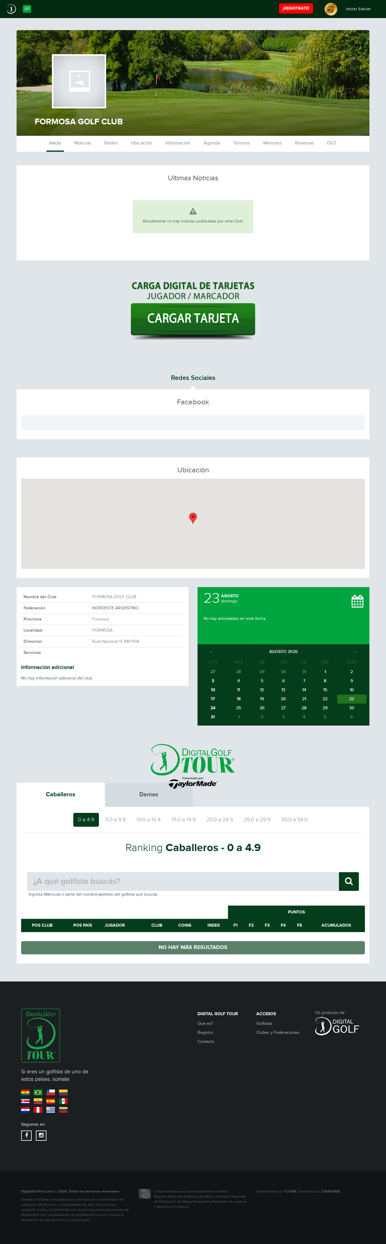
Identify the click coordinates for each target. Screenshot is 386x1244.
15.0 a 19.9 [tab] (184, 819)
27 (283, 708)
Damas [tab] (148, 794)
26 (262, 708)
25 (238, 708)
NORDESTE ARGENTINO (115, 608)
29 (325, 708)
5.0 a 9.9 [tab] (115, 819)
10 (213, 689)
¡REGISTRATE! (296, 8)
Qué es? (205, 1023)
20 (283, 698)
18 (239, 698)
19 (262, 698)
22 (325, 698)
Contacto (206, 1041)
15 (325, 689)
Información (177, 143)
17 (213, 698)
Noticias (82, 143)
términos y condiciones (71, 1220)
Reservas (304, 143)
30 (351, 708)
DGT (332, 143)
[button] (193, 518)
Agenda (212, 143)
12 (262, 689)
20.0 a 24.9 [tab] (220, 819)
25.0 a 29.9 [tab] (257, 819)
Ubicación (141, 143)
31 (213, 717)
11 (238, 689)
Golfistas (264, 1023)
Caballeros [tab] (60, 794)
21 (304, 698)
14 (304, 689)
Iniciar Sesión (358, 9)
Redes (111, 143)
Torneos (241, 143)
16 (352, 689)
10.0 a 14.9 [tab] (149, 819)
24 (212, 708)
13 (283, 689)
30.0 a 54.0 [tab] (294, 819)
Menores (272, 143)
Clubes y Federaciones (277, 1032)
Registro (205, 1032)
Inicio (55, 143)
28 (304, 708)
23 (351, 698)
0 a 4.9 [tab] (86, 819)
